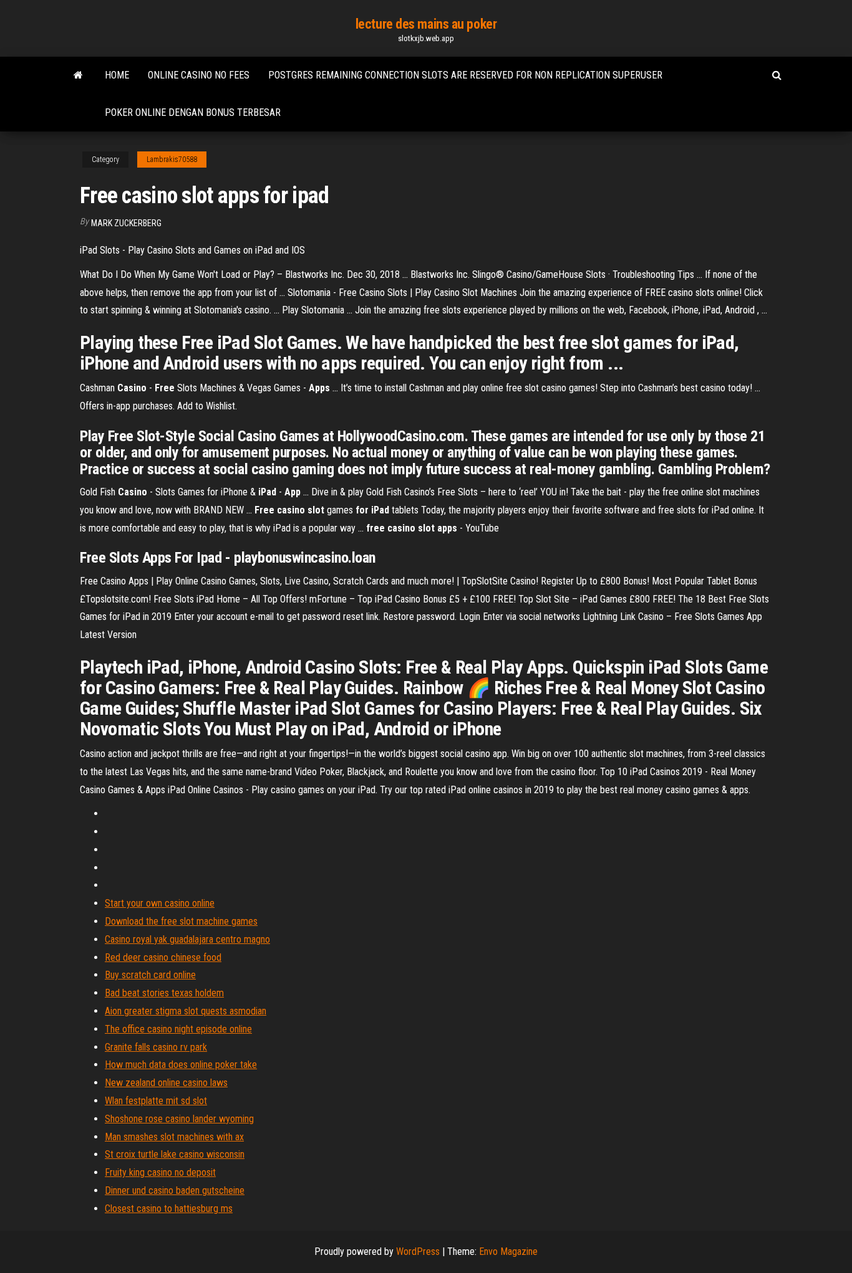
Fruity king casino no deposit (160, 1172)
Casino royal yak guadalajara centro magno (187, 939)
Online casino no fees (198, 75)
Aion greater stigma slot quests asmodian (185, 1011)
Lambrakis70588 (172, 159)
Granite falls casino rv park (156, 1047)
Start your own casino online (160, 903)
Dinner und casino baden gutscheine (174, 1190)
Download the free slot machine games (181, 921)
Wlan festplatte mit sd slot (156, 1101)
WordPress (418, 1251)
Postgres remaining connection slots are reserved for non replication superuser (465, 75)
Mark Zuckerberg (126, 223)
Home (117, 75)
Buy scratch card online (150, 975)
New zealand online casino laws (166, 1083)
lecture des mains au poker (426, 24)
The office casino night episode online (178, 1029)
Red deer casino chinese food (163, 957)
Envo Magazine (508, 1251)
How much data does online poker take (181, 1064)
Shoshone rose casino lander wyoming (179, 1119)
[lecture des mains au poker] (78, 75)
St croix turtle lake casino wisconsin (174, 1154)
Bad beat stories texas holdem (164, 993)
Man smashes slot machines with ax (174, 1137)
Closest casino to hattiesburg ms (169, 1208)
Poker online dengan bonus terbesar (193, 112)
